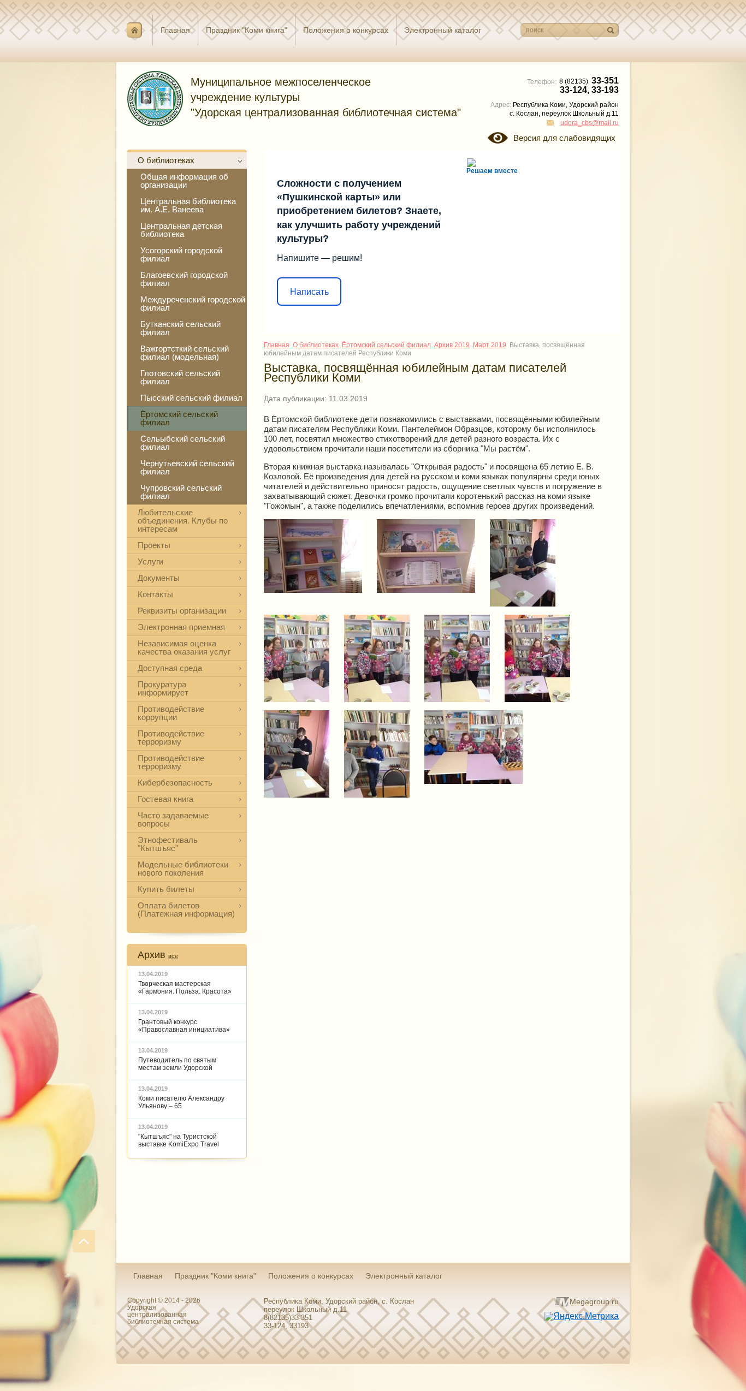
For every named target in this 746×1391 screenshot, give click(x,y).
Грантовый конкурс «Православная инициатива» (184, 1025)
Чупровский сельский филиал (181, 492)
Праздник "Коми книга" (246, 30)
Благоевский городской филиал (184, 279)
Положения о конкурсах (345, 30)
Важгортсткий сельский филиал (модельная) (184, 352)
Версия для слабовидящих (564, 137)
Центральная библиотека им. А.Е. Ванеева (188, 205)
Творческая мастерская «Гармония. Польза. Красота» (185, 987)
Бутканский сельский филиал (180, 328)
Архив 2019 (452, 345)
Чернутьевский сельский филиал (187, 467)
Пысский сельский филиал (191, 397)
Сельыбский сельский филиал (182, 442)
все (173, 956)
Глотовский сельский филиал (180, 377)
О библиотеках (316, 345)
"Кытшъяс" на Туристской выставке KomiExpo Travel (178, 1140)
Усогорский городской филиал (181, 254)
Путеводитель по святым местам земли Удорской (177, 1064)
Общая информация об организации (184, 180)
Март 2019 (489, 345)
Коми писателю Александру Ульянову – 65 (181, 1102)
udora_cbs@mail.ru (589, 123)
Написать (309, 291)
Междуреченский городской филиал (192, 303)
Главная (175, 30)
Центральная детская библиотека (181, 230)
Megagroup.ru (594, 1301)
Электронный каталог (442, 30)
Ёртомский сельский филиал (179, 418)
